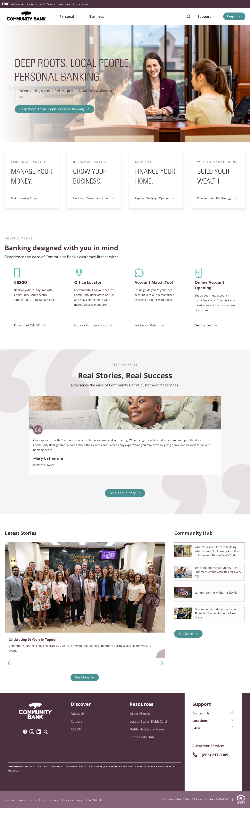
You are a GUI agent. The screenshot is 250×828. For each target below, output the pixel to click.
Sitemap (9, 800)
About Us (78, 714)
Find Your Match (147, 325)
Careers (76, 721)
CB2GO (76, 729)
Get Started (203, 325)
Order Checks (139, 714)
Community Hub (141, 737)
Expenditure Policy (72, 800)
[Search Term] (188, 16)
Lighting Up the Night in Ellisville (216, 592)
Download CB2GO (27, 325)
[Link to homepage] (35, 711)
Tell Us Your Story (122, 493)
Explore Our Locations (90, 325)
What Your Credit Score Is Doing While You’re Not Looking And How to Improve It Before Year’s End (217, 551)
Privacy (22, 800)
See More (82, 677)
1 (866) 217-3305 (213, 754)
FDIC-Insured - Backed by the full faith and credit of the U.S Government (49, 4)
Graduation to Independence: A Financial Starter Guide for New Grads (215, 613)
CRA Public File (94, 800)
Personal (66, 16)
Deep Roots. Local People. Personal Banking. (52, 109)
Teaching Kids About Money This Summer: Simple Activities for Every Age (218, 572)
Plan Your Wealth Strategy (214, 198)
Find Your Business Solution (91, 198)
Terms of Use (37, 800)
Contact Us (200, 713)
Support (204, 16)
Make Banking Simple (25, 198)
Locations (200, 721)
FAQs (196, 728)
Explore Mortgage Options (152, 198)
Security (53, 800)
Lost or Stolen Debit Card (148, 721)
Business (97, 16)
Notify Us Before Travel (146, 729)
